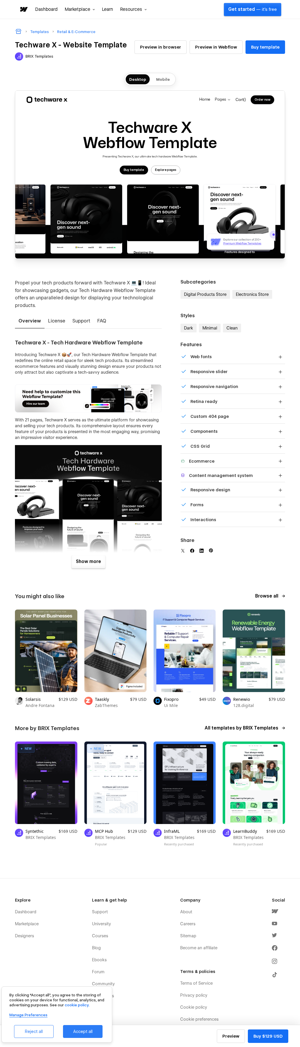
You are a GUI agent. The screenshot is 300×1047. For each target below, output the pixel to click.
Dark (188, 328)
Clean (232, 328)
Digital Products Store (205, 294)
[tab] (30, 321)
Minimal (209, 328)
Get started (252, 9)
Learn (107, 9)
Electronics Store (252, 294)
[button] (80, 9)
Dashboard (46, 9)
